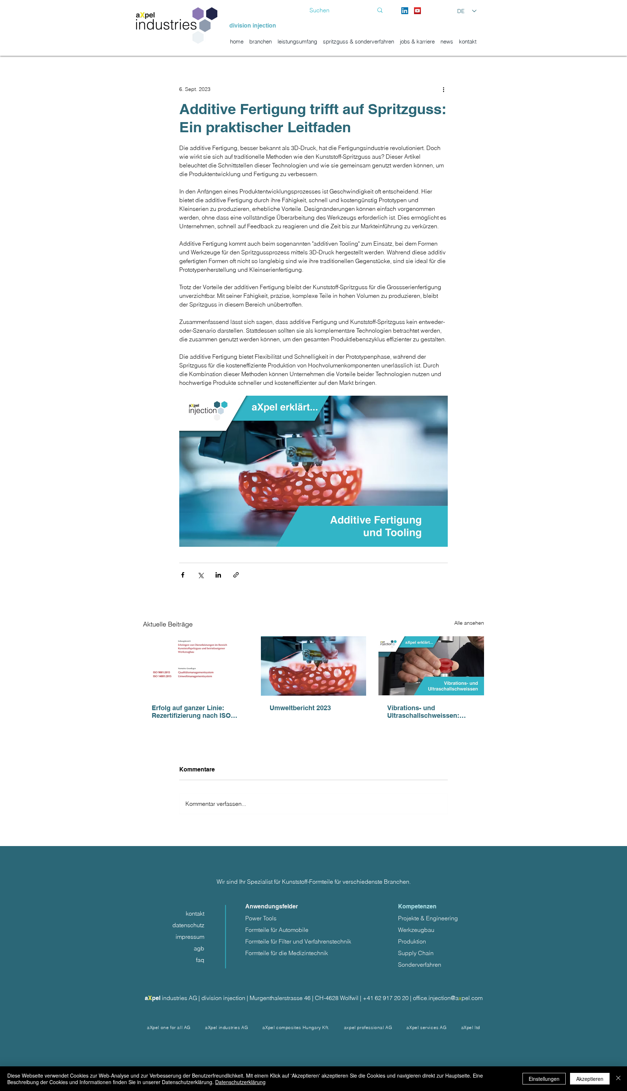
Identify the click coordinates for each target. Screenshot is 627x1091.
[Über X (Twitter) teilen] (200, 574)
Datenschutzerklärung (240, 1082)
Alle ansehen (469, 623)
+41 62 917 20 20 (386, 998)
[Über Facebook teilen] (182, 574)
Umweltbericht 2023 (300, 708)
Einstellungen (544, 1078)
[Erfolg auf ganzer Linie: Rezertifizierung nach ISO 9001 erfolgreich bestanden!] (196, 665)
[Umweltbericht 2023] (313, 666)
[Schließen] (618, 1078)
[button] (226, 1027)
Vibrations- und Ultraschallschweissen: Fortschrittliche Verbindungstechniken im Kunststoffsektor (427, 711)
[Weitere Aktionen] (443, 89)
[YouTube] (417, 10)
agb (199, 948)
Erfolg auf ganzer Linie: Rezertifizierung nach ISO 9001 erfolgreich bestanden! (195, 711)
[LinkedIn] (404, 10)
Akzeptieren (589, 1078)
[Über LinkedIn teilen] (218, 574)
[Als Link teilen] (236, 574)
